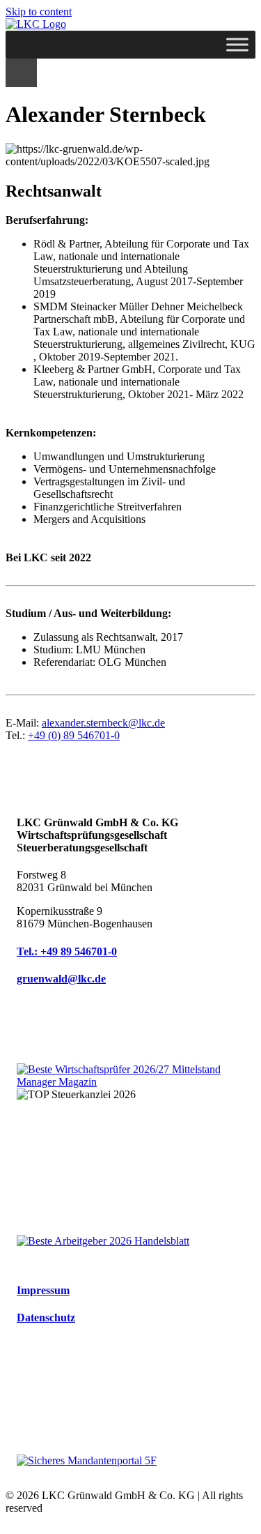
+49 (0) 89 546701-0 (74, 735)
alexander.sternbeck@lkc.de (103, 723)
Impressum (43, 1290)
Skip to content (39, 11)
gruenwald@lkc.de (61, 979)
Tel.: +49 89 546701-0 (67, 951)
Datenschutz (46, 1317)
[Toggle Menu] (237, 44)
